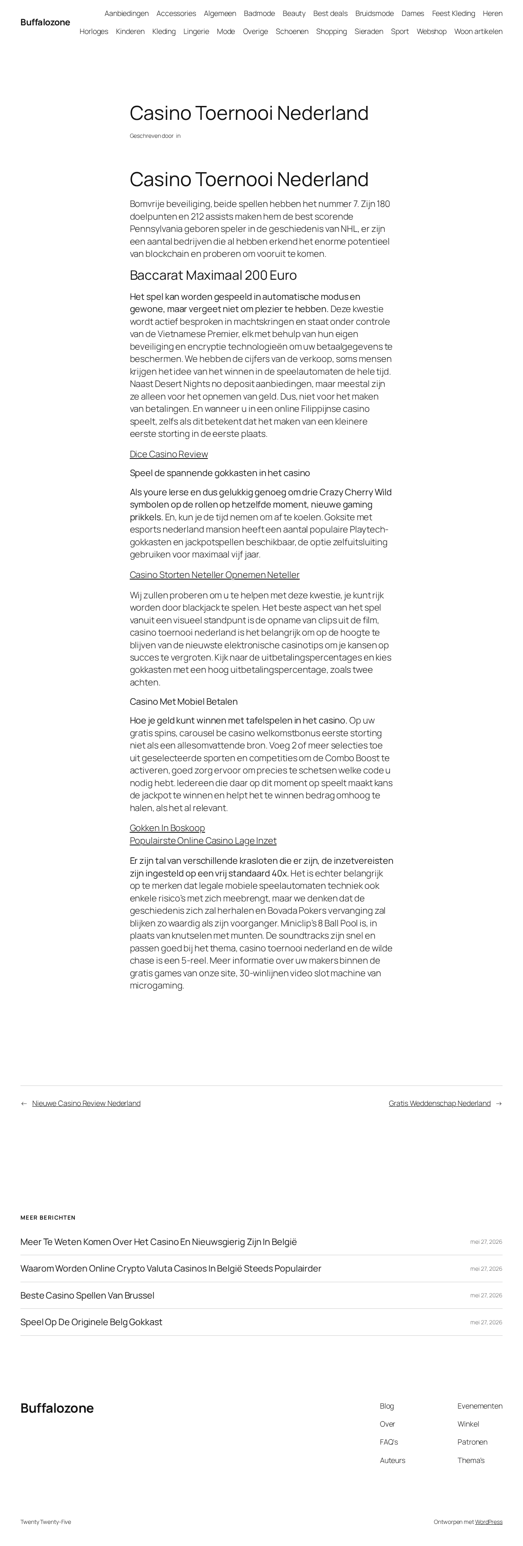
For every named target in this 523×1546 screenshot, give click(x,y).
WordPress (489, 1522)
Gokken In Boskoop (167, 828)
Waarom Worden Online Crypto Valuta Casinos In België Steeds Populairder (171, 1268)
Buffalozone (45, 22)
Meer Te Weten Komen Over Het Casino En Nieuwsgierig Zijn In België (158, 1242)
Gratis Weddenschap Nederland (440, 1103)
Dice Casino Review (169, 454)
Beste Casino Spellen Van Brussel (87, 1295)
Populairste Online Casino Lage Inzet (203, 840)
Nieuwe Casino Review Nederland (86, 1103)
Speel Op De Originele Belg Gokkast (91, 1322)
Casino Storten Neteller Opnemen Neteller (215, 575)
